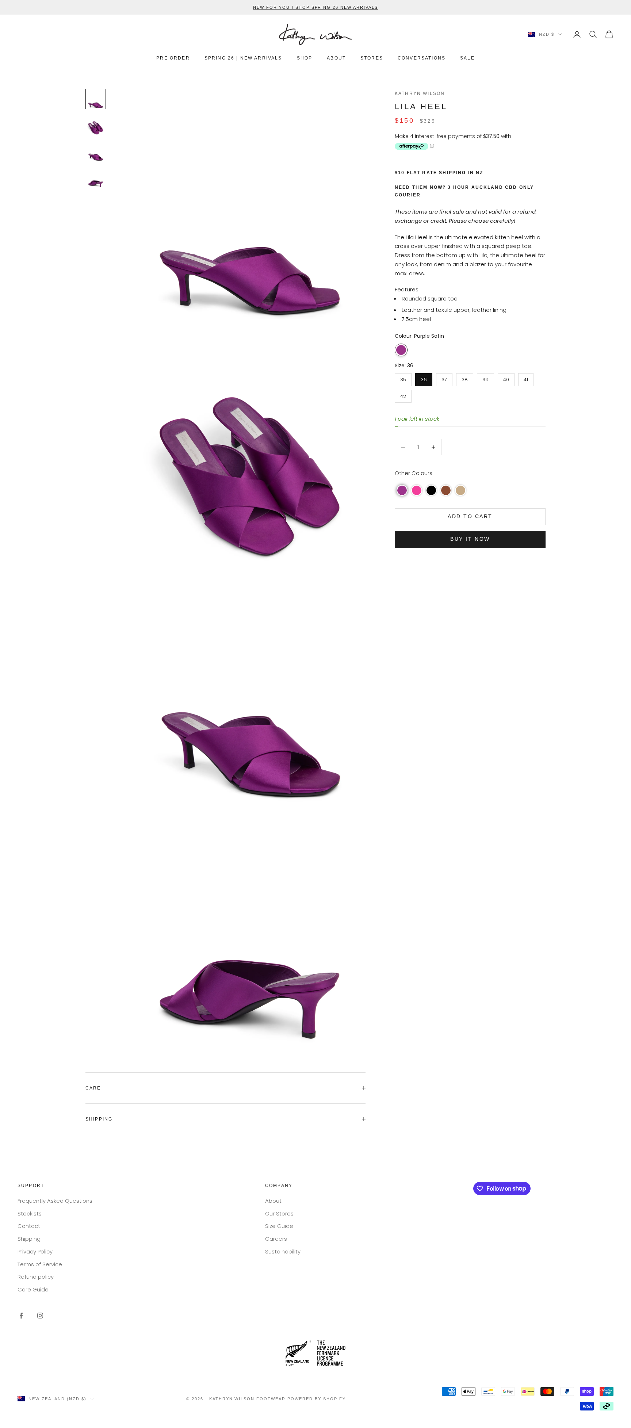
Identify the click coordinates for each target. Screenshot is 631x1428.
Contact (29, 1226)
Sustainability (283, 1251)
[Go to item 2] (95, 125)
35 (403, 378)
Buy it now (470, 539)
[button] (402, 490)
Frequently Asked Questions (55, 1201)
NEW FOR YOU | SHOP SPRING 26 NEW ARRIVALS (315, 7)
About (273, 1201)
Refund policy (36, 1276)
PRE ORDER (173, 58)
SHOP (305, 58)
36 (424, 378)
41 (526, 378)
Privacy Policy (35, 1251)
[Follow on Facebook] (21, 1315)
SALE (467, 58)
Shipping (29, 1239)
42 (403, 395)
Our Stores (279, 1213)
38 (465, 378)
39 (485, 378)
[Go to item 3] (95, 151)
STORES (371, 58)
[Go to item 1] (95, 99)
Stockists (30, 1213)
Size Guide (279, 1226)
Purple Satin (401, 350)
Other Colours (413, 473)
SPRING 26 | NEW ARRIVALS (243, 58)
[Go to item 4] (95, 178)
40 (506, 378)
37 (444, 378)
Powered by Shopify (316, 1399)
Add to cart (470, 516)
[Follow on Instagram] (40, 1315)
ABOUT (336, 58)
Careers (276, 1239)
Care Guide (33, 1289)
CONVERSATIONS (421, 58)
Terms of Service (40, 1264)
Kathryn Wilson (420, 93)
